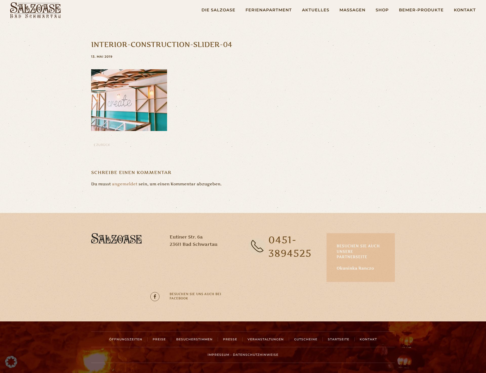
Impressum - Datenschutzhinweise (243, 355)
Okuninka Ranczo (355, 268)
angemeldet (124, 183)
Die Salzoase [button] (218, 10)
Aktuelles (315, 10)
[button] (11, 362)
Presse (230, 339)
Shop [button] (382, 10)
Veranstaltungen (266, 339)
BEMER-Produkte (421, 10)
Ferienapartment (269, 10)
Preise (159, 339)
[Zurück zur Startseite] (35, 10)
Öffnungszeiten (125, 339)
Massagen (352, 10)
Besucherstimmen (194, 339)
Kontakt (465, 10)
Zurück (103, 145)
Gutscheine (305, 339)
